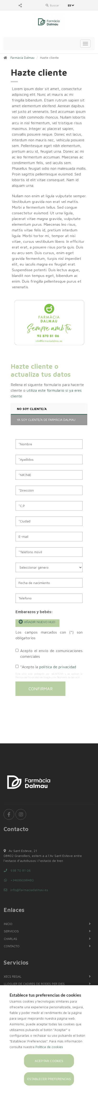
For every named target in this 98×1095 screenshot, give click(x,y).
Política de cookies (49, 1047)
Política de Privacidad (27, 677)
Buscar (54, 5)
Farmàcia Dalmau (22, 58)
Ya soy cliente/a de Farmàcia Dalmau (46, 420)
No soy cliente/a (32, 409)
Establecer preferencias (49, 1079)
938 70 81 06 (20, 870)
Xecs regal (12, 976)
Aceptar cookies (49, 1061)
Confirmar (41, 688)
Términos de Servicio (68, 677)
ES (70, 5)
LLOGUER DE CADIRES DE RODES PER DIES (34, 984)
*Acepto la (48, 667)
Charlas (10, 939)
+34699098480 (22, 880)
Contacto (12, 946)
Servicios (11, 931)
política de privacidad (57, 667)
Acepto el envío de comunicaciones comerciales (51, 653)
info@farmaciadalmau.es (29, 890)
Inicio (8, 924)
